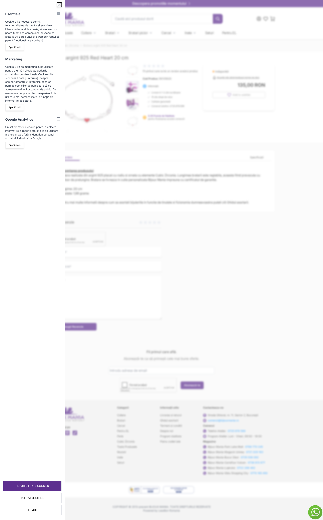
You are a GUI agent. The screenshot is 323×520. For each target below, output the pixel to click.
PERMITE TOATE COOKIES (32, 485)
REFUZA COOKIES (32, 497)
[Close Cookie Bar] (59, 4)
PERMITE (32, 510)
